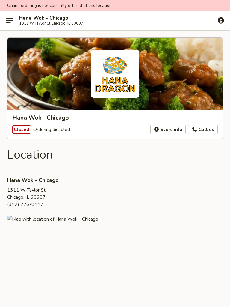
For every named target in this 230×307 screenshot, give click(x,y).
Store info (170, 130)
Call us (205, 130)
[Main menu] (9, 20)
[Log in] (221, 20)
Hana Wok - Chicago (43, 18)
